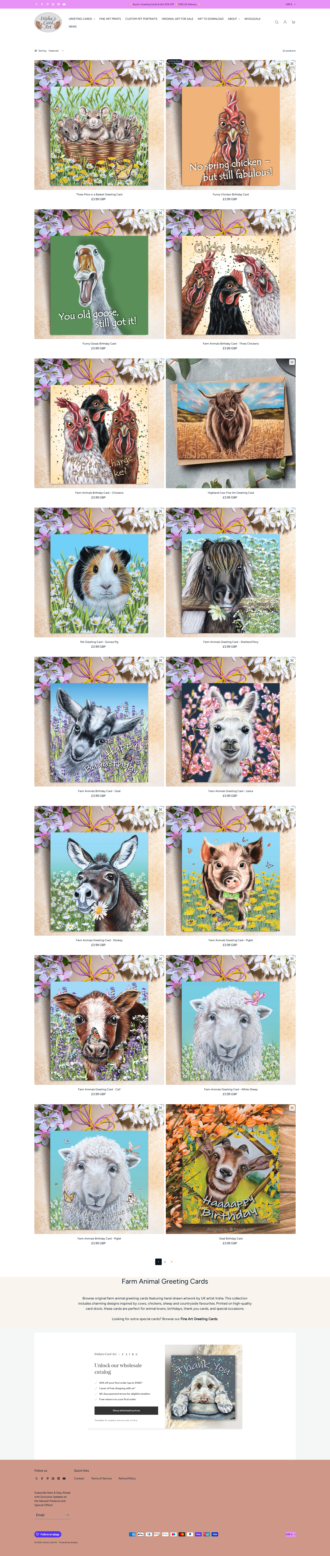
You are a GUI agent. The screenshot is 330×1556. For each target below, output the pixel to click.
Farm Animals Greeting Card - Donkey (99, 940)
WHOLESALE (252, 18)
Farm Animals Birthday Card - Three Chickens (231, 343)
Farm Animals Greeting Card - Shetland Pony (230, 642)
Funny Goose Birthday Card (99, 343)
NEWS (73, 26)
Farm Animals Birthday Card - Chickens (99, 492)
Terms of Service (101, 1478)
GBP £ (289, 4)
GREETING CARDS (81, 18)
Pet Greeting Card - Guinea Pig (99, 642)
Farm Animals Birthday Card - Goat (99, 791)
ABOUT (233, 18)
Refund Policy (127, 1478)
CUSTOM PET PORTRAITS (141, 18)
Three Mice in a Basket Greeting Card (99, 194)
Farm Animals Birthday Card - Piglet (99, 1238)
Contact (79, 1478)
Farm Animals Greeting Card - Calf (99, 1089)
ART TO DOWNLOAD (211, 18)
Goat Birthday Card (231, 1238)
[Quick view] (160, 64)
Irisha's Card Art (50, 1542)
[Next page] (171, 1262)
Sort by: (42, 50)
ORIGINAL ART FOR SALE (177, 18)
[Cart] (294, 22)
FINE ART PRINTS (110, 18)
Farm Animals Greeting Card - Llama (230, 791)
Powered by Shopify (68, 1542)
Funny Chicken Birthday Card (231, 194)
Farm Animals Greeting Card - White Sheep (230, 1089)
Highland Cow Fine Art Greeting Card (231, 492)
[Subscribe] (67, 1515)
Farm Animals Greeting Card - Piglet (231, 940)
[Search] (277, 22)
